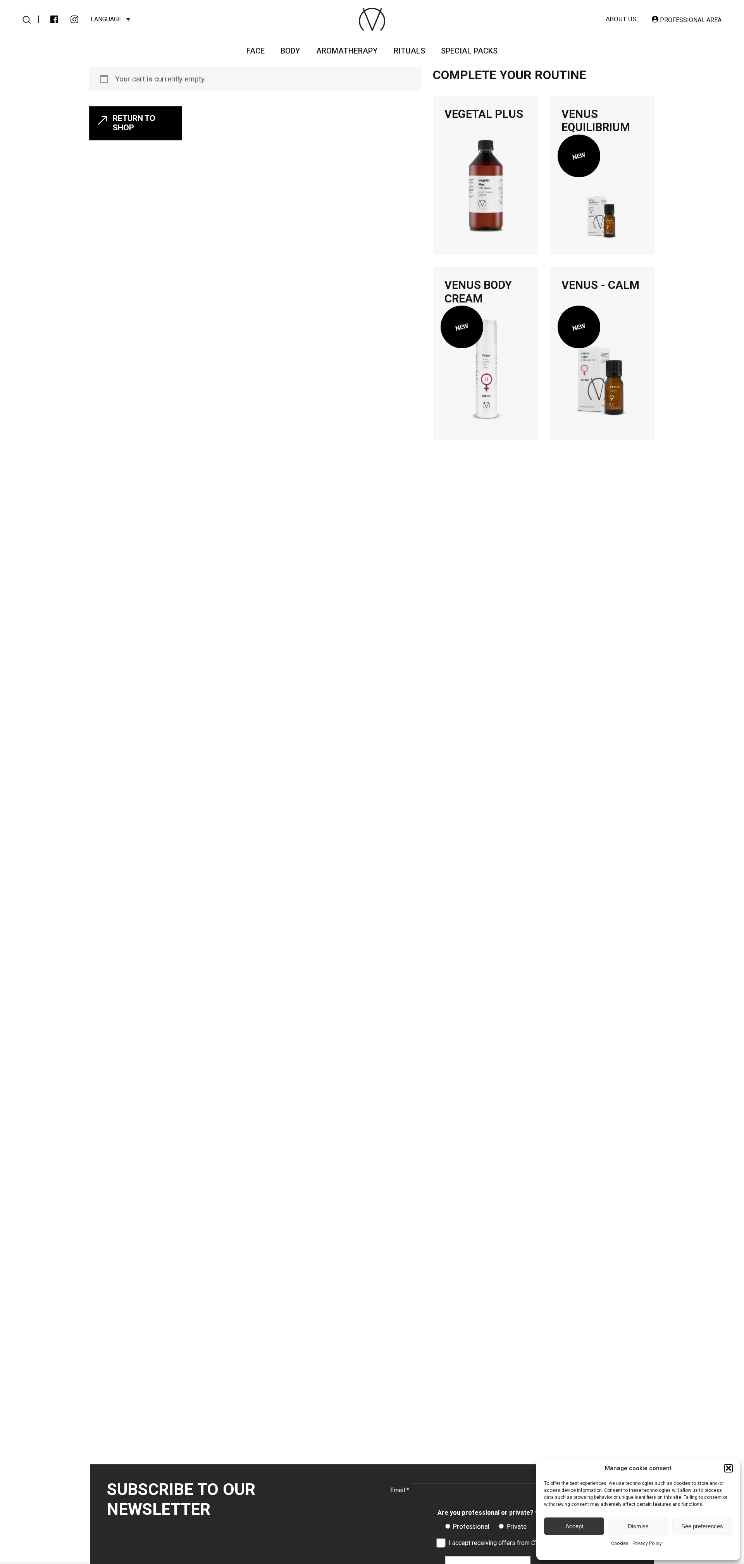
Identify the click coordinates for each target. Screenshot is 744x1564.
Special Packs (469, 51)
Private (516, 1526)
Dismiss (638, 1526)
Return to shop (134, 123)
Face (255, 51)
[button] (728, 1468)
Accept (574, 1526)
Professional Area (690, 20)
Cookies (620, 1543)
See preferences (702, 1526)
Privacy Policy (647, 1543)
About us (621, 19)
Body (290, 51)
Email (399, 1490)
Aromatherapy (346, 51)
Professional (471, 1526)
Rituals (409, 51)
